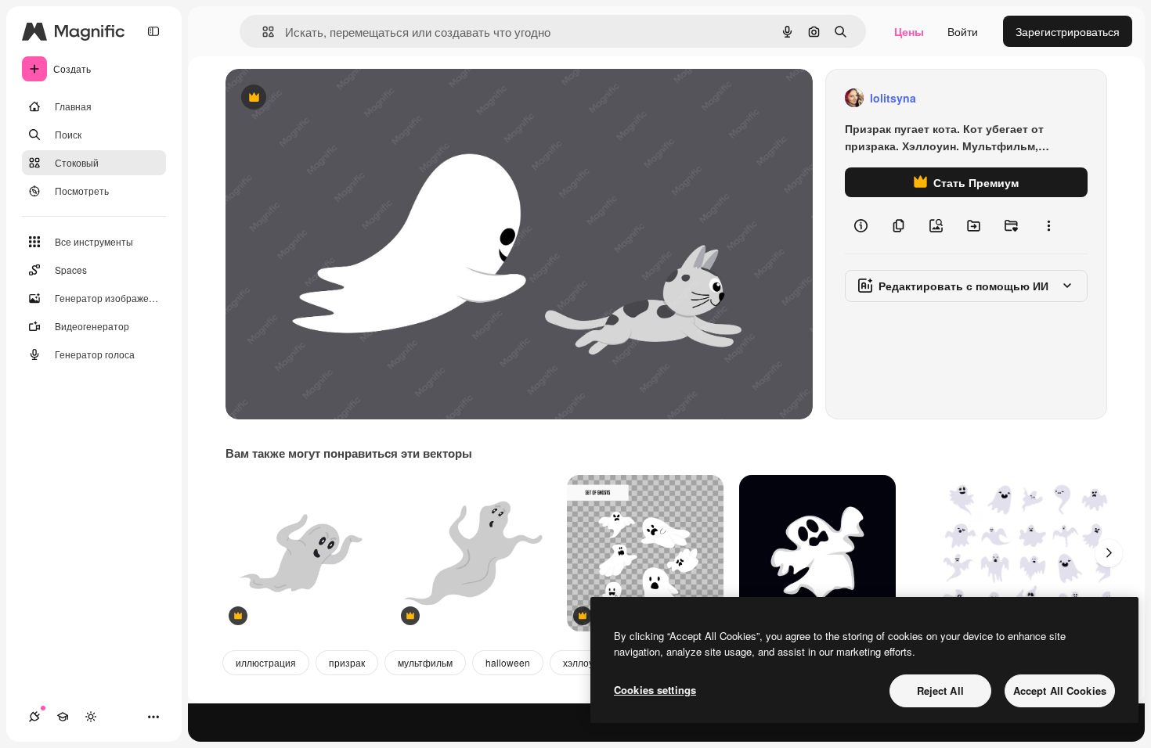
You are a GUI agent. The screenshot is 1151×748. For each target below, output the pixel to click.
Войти (962, 31)
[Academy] (62, 716)
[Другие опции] (1048, 225)
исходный (330, 98)
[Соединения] (34, 716)
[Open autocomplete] (261, 32)
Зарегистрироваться (1068, 31)
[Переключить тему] (90, 716)
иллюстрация (266, 662)
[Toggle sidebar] (153, 31)
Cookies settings (655, 689)
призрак (347, 662)
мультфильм (425, 662)
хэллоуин (583, 662)
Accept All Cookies (1059, 690)
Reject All (940, 690)
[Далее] (1109, 553)
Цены (909, 31)
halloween (507, 662)
